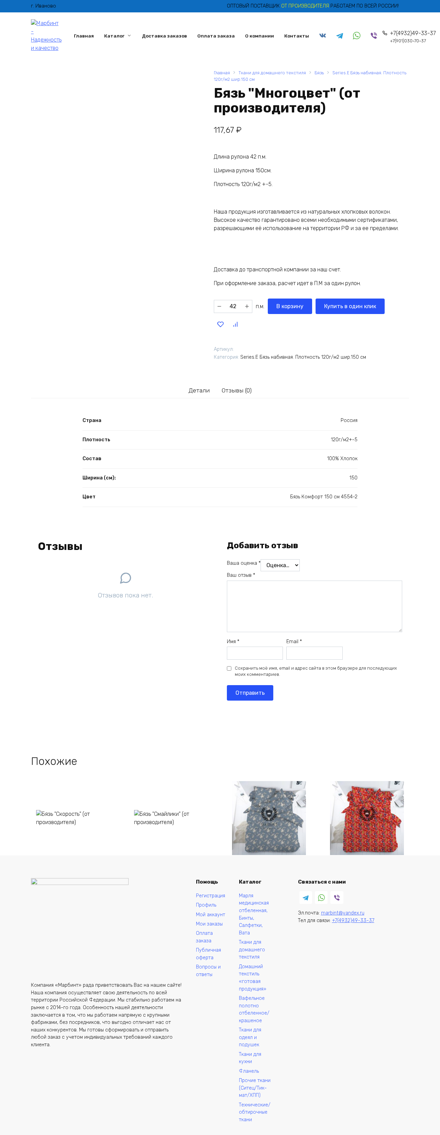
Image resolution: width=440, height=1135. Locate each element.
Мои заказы (209, 924)
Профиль (206, 905)
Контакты (296, 36)
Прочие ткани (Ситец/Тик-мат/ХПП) (255, 1088)
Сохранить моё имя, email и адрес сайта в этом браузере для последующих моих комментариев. (316, 671)
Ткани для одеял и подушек (250, 1037)
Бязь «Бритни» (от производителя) (259, 867)
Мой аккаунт (210, 915)
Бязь (319, 72)
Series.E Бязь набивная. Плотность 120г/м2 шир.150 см (303, 357)
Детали (199, 390)
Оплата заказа (216, 36)
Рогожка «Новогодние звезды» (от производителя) (68, 990)
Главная (84, 36)
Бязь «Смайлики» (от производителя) (165, 867)
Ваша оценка (244, 563)
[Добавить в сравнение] (235, 324)
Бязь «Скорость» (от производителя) (66, 867)
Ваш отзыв (241, 575)
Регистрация (210, 896)
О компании (259, 36)
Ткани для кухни (250, 1058)
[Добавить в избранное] (220, 324)
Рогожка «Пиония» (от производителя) (167, 994)
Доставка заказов (164, 36)
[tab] (199, 390)
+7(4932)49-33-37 (413, 36)
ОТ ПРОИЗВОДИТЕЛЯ (305, 6)
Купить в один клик (350, 306)
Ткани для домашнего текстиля (272, 72)
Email (294, 642)
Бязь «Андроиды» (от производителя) (361, 867)
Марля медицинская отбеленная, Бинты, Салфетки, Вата (254, 914)
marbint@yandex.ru (342, 913)
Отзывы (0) (237, 390)
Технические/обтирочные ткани (255, 1112)
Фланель (249, 1071)
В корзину (290, 306)
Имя (233, 642)
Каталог (114, 36)
